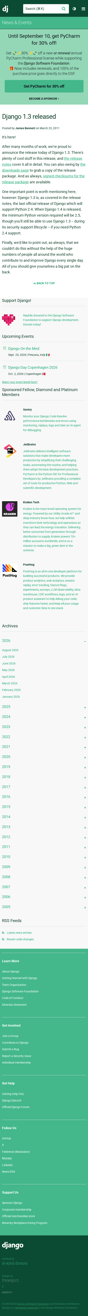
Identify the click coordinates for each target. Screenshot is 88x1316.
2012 (6, 837)
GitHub (6, 1138)
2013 (6, 827)
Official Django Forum (15, 1107)
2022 (6, 737)
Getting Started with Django (19, 978)
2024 (6, 716)
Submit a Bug (10, 1049)
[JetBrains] (9, 457)
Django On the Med (23, 348)
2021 (6, 746)
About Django (10, 971)
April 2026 (8, 676)
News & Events (17, 22)
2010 (6, 857)
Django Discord (11, 1100)
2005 (6, 907)
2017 (6, 787)
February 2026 (11, 690)
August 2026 (10, 650)
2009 (6, 867)
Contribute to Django (15, 1042)
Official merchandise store (18, 1216)
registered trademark (26, 1307)
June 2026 (9, 663)
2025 (6, 706)
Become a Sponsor (43, 98)
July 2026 (8, 656)
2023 (6, 727)
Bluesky (7, 1158)
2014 (6, 817)
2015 (6, 807)
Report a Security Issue (16, 1056)
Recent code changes (20, 939)
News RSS (8, 1171)
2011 (6, 847)
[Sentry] (9, 421)
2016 (6, 796)
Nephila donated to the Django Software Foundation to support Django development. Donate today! (51, 320)
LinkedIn (7, 1165)
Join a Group (10, 1036)
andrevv (11, 1292)
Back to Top (45, 283)
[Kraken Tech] (9, 515)
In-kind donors (15, 1263)
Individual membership (16, 1062)
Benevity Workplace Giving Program (24, 1223)
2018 (6, 777)
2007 (6, 887)
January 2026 (11, 696)
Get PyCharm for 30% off (44, 86)
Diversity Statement (14, 1004)
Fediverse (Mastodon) (16, 1151)
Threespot (11, 1280)
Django (5, 9)
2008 (6, 877)
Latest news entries (19, 932)
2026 (6, 640)
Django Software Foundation (20, 991)
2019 (6, 767)
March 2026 (9, 683)
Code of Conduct (12, 998)
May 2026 (8, 670)
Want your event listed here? (20, 382)
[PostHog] (9, 576)
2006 (6, 897)
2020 (6, 756)
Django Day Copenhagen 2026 (33, 367)
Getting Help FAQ (13, 1094)
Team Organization (14, 984)
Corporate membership (16, 1209)
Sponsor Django (12, 1202)
